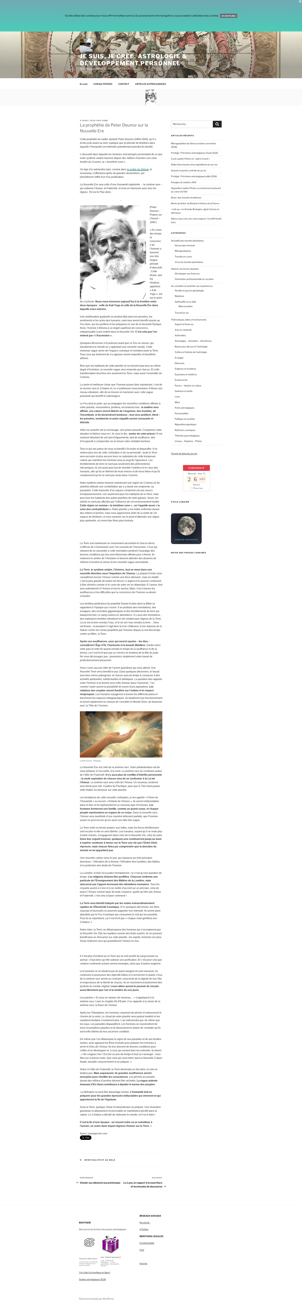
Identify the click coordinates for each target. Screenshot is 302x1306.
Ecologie (179, 357)
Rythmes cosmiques (185, 430)
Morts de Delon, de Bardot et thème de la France (195, 203)
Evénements (181, 380)
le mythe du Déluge (138, 169)
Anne (105, 120)
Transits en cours (183, 256)
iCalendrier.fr (196, 467)
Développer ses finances (187, 273)
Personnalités (181, 413)
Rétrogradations (183, 251)
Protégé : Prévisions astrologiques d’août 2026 (194, 153)
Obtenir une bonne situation (185, 268)
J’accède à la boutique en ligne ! (94, 1272)
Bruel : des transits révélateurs (186, 197)
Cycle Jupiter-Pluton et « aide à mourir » (190, 158)
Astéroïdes (180, 335)
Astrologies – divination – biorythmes (193, 341)
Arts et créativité (183, 330)
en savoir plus (229, 15)
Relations (179, 296)
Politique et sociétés (185, 419)
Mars (177, 402)
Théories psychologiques (187, 435)
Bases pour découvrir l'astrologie (191, 346)
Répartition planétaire (185, 424)
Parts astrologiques (184, 407)
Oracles (143, 1263)
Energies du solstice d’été (183, 182)
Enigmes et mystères (185, 368)
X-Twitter (144, 1229)
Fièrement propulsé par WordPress (96, 1298)
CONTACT (123, 84)
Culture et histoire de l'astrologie (191, 352)
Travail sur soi (181, 312)
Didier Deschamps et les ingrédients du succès (194, 164)
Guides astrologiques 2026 (92, 1279)
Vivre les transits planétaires (189, 262)
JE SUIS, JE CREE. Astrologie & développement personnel (133, 60)
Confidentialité (147, 1243)
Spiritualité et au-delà (99, 1160)
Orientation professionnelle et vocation (194, 279)
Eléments (179, 363)
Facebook (145, 1222)
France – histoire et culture (188, 385)
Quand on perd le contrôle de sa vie (188, 170)
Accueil (83, 84)
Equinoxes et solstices (186, 374)
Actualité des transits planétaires (187, 240)
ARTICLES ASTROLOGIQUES (150, 84)
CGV (142, 1250)
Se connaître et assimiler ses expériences (192, 286)
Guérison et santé (183, 391)
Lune (177, 396)
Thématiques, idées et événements (188, 319)
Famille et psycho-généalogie (189, 290)
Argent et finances (184, 324)
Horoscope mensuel (185, 245)
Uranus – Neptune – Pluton (188, 441)
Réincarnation (186, 306)
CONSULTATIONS (102, 84)
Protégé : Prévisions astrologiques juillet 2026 (194, 176)
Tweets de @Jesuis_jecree (184, 453)
